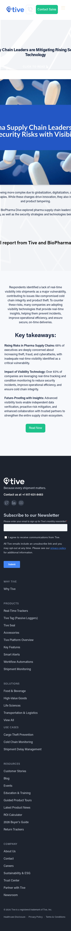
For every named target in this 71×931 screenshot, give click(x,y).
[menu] (63, 8)
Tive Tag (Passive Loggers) (21, 618)
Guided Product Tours (18, 800)
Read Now (35, 428)
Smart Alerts (12, 654)
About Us (10, 851)
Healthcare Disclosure (14, 917)
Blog (6, 778)
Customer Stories (15, 771)
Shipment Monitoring (17, 669)
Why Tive (9, 589)
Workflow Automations (18, 662)
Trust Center (11, 880)
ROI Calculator (13, 815)
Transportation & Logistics (21, 713)
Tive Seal (9, 625)
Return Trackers (14, 829)
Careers (9, 866)
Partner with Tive (14, 888)
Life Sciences (12, 705)
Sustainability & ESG (17, 873)
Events (8, 786)
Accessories (11, 632)
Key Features (12, 647)
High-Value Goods (15, 698)
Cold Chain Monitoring (18, 742)
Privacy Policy (35, 917)
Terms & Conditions (56, 917)
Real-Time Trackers (16, 611)
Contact (9, 858)
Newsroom (11, 895)
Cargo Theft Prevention (18, 735)
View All (9, 720)
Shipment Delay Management (23, 749)
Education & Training (17, 793)
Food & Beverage (15, 691)
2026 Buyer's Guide (16, 822)
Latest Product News (17, 807)
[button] (63, 9)
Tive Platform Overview (18, 640)
